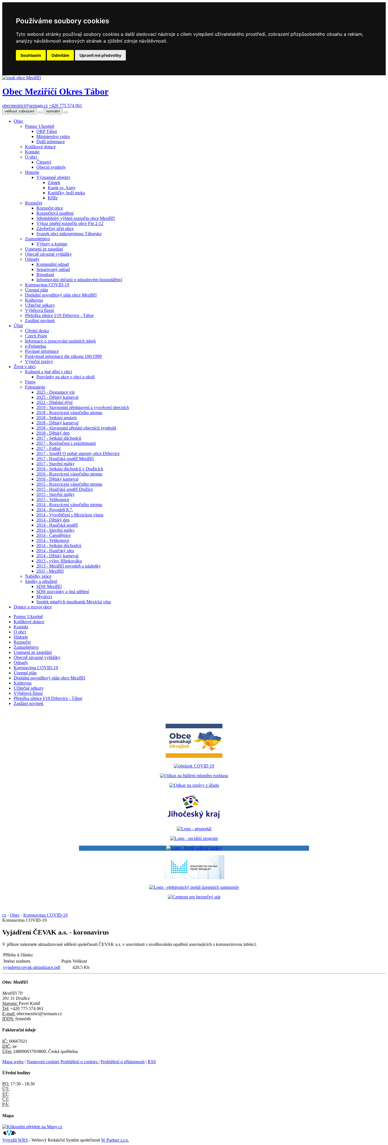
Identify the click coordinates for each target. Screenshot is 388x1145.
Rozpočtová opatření (55, 213)
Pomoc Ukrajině (39, 126)
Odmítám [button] (60, 55)
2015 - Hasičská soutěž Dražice (64, 489)
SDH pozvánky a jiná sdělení (62, 591)
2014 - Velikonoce (52, 540)
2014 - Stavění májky (55, 530)
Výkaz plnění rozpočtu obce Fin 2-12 (69, 223)
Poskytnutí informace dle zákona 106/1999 (63, 356)
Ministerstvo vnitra (53, 136)
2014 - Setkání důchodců (58, 545)
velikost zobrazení (20, 111)
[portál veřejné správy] (194, 848)
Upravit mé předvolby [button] (100, 55)
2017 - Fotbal (48, 448)
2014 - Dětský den (53, 520)
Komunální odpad (52, 264)
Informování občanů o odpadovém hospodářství (79, 279)
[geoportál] (194, 828)
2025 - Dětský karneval (57, 397)
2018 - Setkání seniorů (56, 417)
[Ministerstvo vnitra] (194, 877)
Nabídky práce (38, 576)
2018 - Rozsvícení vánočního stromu (69, 412)
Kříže (53, 197)
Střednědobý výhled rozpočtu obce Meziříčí (75, 218)
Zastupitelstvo (37, 238)
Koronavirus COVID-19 (47, 284)
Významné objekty (53, 177)
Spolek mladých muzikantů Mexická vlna (73, 601)
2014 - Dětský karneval (57, 555)
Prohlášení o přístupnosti (123, 1061)
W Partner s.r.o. (115, 1140)
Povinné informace (42, 351)
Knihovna (34, 300)
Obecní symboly (51, 167)
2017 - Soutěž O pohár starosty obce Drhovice (78, 453)
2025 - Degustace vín (55, 392)
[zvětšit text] (66, 112)
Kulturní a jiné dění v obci (48, 371)
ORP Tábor (46, 131)
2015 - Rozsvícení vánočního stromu (69, 484)
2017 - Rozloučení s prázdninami (66, 443)
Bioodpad (45, 274)
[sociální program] (194, 838)
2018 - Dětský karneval (57, 422)
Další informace (50, 141)
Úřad (18, 325)
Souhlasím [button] (30, 55)
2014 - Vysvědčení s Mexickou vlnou (69, 514)
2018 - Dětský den (53, 433)
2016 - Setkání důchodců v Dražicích (69, 468)
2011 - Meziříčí (50, 571)
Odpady (32, 259)
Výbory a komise (51, 243)
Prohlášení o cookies (80, 1061)
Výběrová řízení (39, 310)
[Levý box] (194, 766)
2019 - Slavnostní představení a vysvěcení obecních (82, 407)
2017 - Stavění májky (55, 463)
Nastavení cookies (43, 1061)
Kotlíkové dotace (40, 146)
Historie (32, 172)
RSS (152, 1061)
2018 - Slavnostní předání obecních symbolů (76, 428)
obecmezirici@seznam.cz (25, 105)
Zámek (54, 182)
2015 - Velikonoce (52, 499)
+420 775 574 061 (65, 105)
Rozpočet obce (49, 208)
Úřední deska (37, 330)
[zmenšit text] (40, 112)
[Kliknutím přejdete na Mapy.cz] (32, 1126)
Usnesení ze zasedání (44, 249)
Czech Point (36, 335)
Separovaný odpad (53, 269)
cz (4, 915)
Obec (18, 121)
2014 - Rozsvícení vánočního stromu (69, 504)
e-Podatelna (35, 346)
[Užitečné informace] (194, 896)
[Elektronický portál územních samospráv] (194, 887)
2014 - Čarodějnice (53, 535)
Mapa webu (13, 1061)
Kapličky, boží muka (66, 192)
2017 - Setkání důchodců (58, 438)
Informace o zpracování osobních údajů (60, 341)
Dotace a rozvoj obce (33, 606)
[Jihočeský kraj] (194, 819)
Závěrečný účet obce (55, 228)
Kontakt (32, 151)
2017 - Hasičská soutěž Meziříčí (65, 458)
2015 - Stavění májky (55, 494)
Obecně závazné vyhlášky (48, 254)
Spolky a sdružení (41, 581)
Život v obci (25, 366)
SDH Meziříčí (49, 586)
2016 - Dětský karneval (57, 479)
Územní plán (36, 289)
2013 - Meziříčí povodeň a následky (68, 566)
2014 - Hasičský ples (55, 550)
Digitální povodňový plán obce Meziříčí (61, 295)
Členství (43, 162)
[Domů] (21, 77)
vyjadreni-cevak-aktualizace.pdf (31, 967)
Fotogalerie (35, 387)
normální (53, 111)
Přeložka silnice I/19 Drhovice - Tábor (59, 315)
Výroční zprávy (39, 361)
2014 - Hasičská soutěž (57, 525)
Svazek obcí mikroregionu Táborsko (69, 233)
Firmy (30, 381)
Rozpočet (33, 203)
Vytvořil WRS (15, 1140)
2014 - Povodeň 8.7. (54, 509)
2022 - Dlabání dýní (54, 402)
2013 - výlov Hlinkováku (59, 560)
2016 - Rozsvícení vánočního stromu (69, 474)
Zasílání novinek (40, 320)
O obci (31, 157)
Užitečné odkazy (40, 305)
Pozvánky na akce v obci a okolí (65, 376)
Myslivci (44, 596)
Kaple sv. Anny (62, 187)
